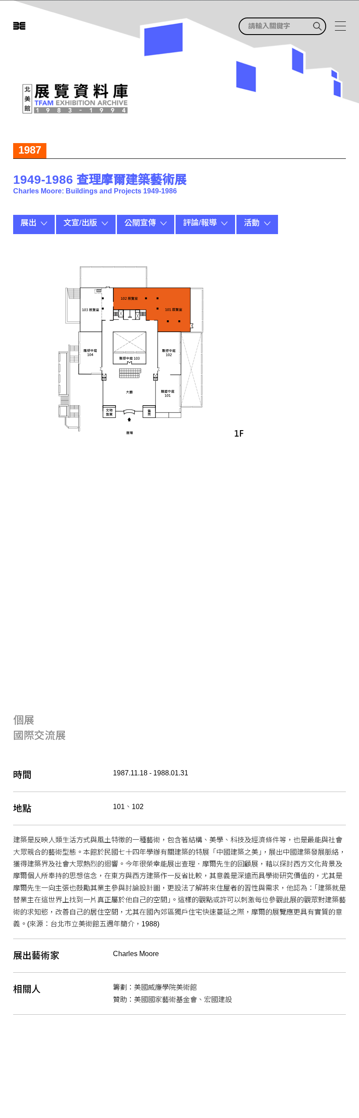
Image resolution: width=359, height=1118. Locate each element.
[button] (34, 224)
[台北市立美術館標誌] (19, 26)
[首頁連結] (74, 98)
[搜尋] (317, 26)
